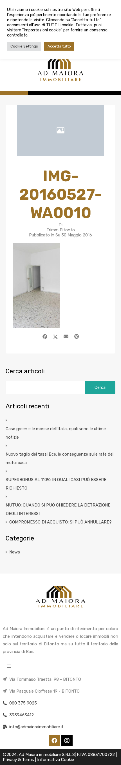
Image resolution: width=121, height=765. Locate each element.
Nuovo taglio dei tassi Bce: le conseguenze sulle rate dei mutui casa (59, 458)
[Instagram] (67, 740)
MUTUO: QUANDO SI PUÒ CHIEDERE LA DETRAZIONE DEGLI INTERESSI (58, 509)
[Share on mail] (66, 336)
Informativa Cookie (55, 759)
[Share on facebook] (44, 336)
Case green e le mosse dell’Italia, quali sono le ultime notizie (56, 433)
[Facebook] (54, 740)
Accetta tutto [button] (59, 46)
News (14, 552)
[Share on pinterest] (76, 336)
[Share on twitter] (55, 336)
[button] (9, 666)
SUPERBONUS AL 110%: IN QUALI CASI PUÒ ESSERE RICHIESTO (56, 484)
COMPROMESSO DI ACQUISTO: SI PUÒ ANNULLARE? (60, 522)
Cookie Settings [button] (24, 46)
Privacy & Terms (19, 759)
